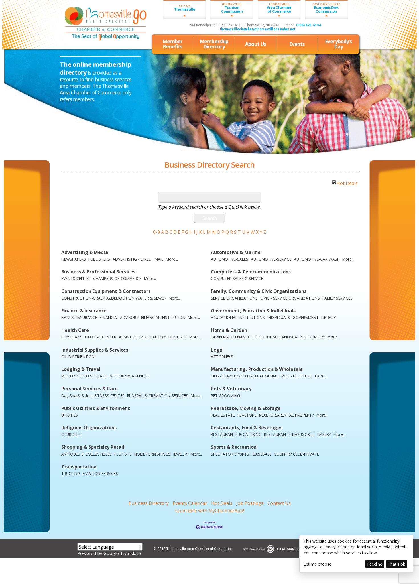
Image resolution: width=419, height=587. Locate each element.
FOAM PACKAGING (262, 376)
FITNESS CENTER (109, 395)
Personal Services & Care (89, 389)
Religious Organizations (89, 428)
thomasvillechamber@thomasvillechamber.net (257, 29)
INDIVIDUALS (278, 317)
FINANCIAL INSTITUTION (163, 317)
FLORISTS (123, 454)
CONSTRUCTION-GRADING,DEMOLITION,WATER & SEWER (113, 298)
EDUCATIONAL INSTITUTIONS (238, 317)
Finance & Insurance (84, 311)
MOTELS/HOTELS (76, 376)
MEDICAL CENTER (100, 337)
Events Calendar (190, 503)
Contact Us (279, 503)
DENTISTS (177, 337)
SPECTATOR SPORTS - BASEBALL (241, 454)
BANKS (67, 317)
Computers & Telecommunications (251, 272)
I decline (374, 564)
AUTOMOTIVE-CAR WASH (317, 259)
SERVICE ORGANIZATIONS (234, 298)
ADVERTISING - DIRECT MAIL (138, 259)
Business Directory (148, 503)
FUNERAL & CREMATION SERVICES (157, 395)
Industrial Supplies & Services (94, 350)
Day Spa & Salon (76, 395)
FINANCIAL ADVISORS (119, 317)
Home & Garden (229, 330)
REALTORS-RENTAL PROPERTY (286, 415)
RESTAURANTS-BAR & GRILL (289, 434)
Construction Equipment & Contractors (105, 291)
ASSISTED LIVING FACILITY (142, 337)
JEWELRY (180, 454)
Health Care (75, 330)
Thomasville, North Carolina (92, 41)
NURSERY (317, 337)
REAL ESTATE (223, 415)
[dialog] (356, 554)
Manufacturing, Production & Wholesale (257, 369)
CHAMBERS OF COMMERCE (117, 278)
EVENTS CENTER (76, 278)
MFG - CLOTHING (296, 376)
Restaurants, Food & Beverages (246, 428)
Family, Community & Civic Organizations (258, 291)
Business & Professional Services (98, 272)
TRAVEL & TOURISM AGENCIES (122, 376)
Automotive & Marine (236, 252)
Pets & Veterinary (231, 389)
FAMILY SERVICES (337, 298)
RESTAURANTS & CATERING (236, 434)
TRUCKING (70, 473)
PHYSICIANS (71, 337)
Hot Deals (347, 182)
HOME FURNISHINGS (152, 454)
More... (172, 259)
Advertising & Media (84, 252)
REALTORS (247, 415)
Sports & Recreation (234, 447)
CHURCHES (71, 434)
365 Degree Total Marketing (292, 549)
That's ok (396, 564)
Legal (217, 350)
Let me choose (317, 564)
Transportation (79, 467)
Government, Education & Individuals (253, 311)
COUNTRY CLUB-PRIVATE (296, 454)
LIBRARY (328, 317)
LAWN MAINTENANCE (230, 337)
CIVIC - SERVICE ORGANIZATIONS (290, 298)
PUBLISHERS (99, 259)
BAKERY (324, 434)
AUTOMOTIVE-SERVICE (271, 259)
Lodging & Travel (81, 369)
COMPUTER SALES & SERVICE (237, 278)
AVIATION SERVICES (100, 473)
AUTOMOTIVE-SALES (229, 259)
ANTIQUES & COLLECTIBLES (86, 454)
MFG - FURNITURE (227, 376)
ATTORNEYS (222, 356)
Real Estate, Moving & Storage (246, 408)
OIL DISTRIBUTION (78, 356)
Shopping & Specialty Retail (92, 447)
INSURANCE (86, 317)
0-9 (156, 232)
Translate (130, 553)
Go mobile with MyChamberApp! (209, 510)
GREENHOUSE (265, 337)
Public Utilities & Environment (95, 408)
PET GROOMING (225, 395)
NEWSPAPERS (73, 259)
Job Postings (249, 503)
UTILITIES (69, 415)
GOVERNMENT (306, 317)
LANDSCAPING (293, 337)
